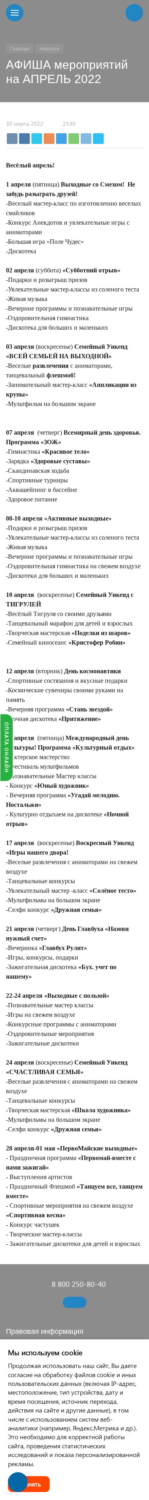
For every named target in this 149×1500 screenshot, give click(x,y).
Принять (29, 1484)
